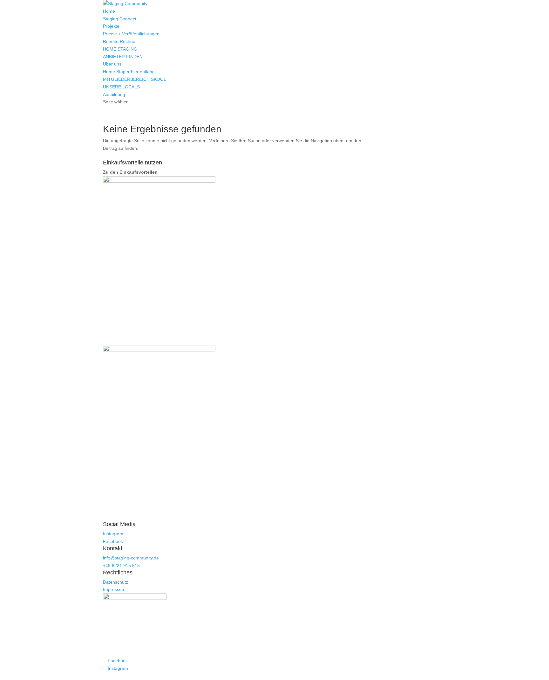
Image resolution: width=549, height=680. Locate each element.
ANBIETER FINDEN (123, 56)
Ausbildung (114, 94)
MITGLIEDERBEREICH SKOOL (134, 79)
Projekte (111, 26)
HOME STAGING (120, 49)
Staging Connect (119, 18)
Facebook (113, 541)
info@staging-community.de (131, 557)
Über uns (112, 63)
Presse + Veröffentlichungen (131, 33)
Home (109, 11)
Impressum (114, 589)
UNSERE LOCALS (121, 86)
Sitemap (272, 676)
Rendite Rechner (120, 41)
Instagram (113, 533)
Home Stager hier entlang (129, 71)
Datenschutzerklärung (243, 676)
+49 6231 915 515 (121, 565)
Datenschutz (115, 582)
